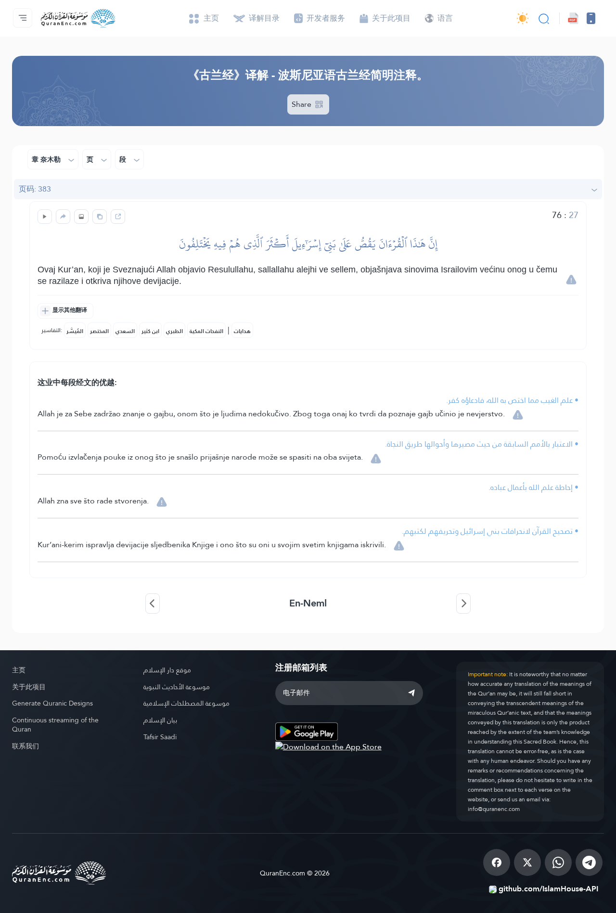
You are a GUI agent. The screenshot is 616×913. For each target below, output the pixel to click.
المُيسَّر (74, 331)
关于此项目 (29, 687)
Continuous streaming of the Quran (55, 724)
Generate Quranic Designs (52, 703)
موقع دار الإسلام (167, 670)
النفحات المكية (206, 331)
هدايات (242, 331)
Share (302, 104)
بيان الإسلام (160, 720)
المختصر (99, 331)
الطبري (174, 331)
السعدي (125, 331)
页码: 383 (35, 189)
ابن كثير (150, 331)
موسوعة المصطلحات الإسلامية (186, 703)
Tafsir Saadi (160, 737)
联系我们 (25, 746)
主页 (19, 670)
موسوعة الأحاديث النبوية (176, 687)
